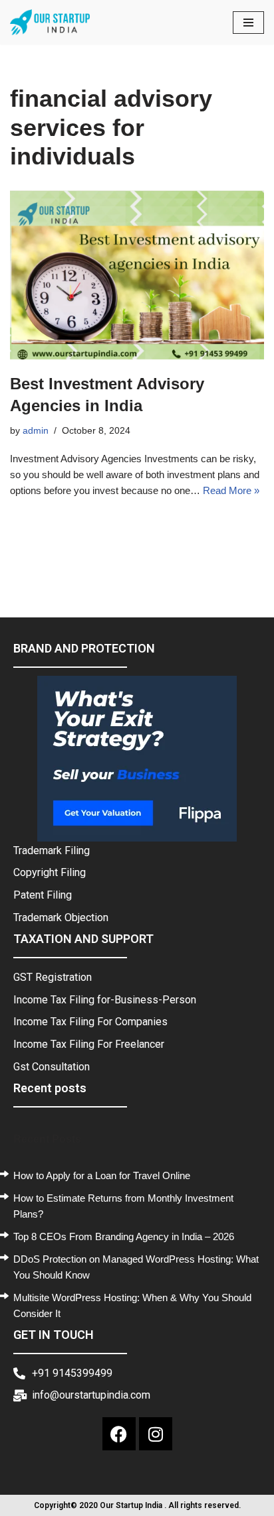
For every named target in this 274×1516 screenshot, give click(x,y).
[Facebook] (119, 1433)
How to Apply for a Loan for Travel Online (101, 1175)
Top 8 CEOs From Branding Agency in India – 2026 (123, 1236)
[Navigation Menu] (248, 22)
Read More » (231, 490)
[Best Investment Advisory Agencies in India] (137, 274)
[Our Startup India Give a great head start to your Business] (50, 22)
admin (36, 431)
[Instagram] (155, 1433)
